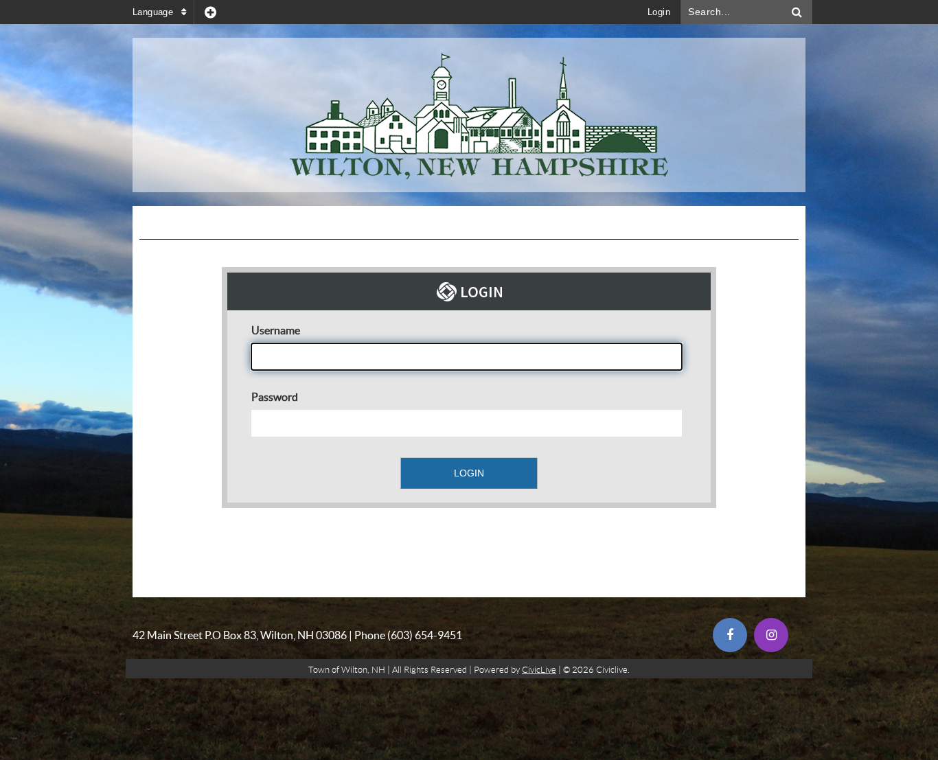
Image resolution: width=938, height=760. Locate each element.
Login (659, 12)
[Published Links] (210, 12)
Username (275, 330)
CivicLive (539, 670)
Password (274, 397)
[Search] (797, 12)
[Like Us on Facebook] (730, 635)
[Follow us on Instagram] (771, 635)
